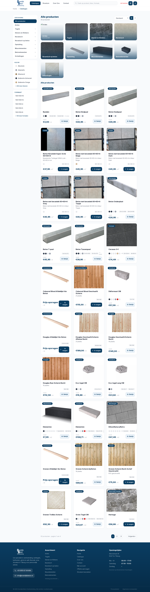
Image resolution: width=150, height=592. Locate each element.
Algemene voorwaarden (130, 589)
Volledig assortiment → (52, 578)
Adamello (21, 70)
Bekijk (66, 121)
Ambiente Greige (24, 82)
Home (15, 9)
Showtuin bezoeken (84, 572)
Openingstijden (115, 550)
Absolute (21, 66)
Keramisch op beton (22, 40)
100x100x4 (19, 104)
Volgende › (132, 536)
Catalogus (35, 3)
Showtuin (46, 3)
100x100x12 (19, 100)
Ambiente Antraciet (25, 78)
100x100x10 (19, 96)
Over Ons (56, 3)
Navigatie (81, 550)
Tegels (17, 29)
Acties (17, 25)
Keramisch (19, 37)
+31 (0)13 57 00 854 (24, 570)
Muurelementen (20, 48)
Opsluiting (18, 44)
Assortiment (50, 550)
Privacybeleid (115, 589)
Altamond (21, 74)
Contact (66, 3)
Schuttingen (19, 56)
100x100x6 (19, 112)
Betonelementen (21, 52)
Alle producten (20, 21)
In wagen (64, 169)
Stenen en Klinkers (22, 33)
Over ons (80, 560)
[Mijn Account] (135, 3)
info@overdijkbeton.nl (25, 575)
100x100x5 (19, 108)
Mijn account (81, 566)
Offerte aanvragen (83, 569)
